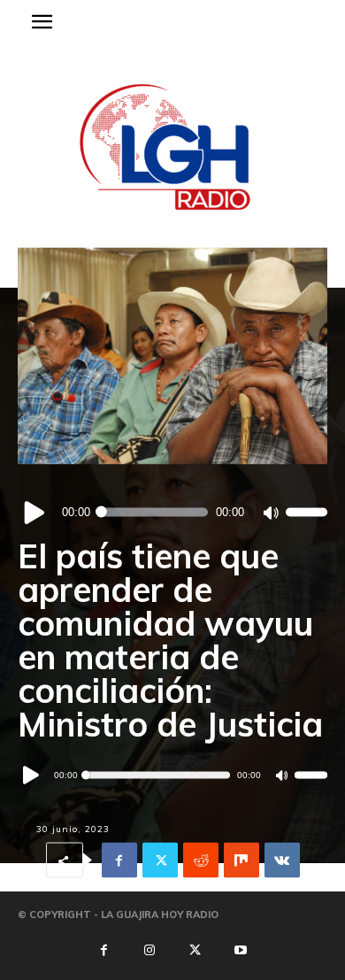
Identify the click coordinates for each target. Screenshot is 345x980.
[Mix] (241, 860)
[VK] (282, 860)
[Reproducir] (35, 512)
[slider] (306, 512)
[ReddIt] (200, 860)
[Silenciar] (270, 512)
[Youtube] (241, 951)
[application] (172, 512)
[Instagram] (149, 951)
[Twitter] (160, 860)
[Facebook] (119, 860)
